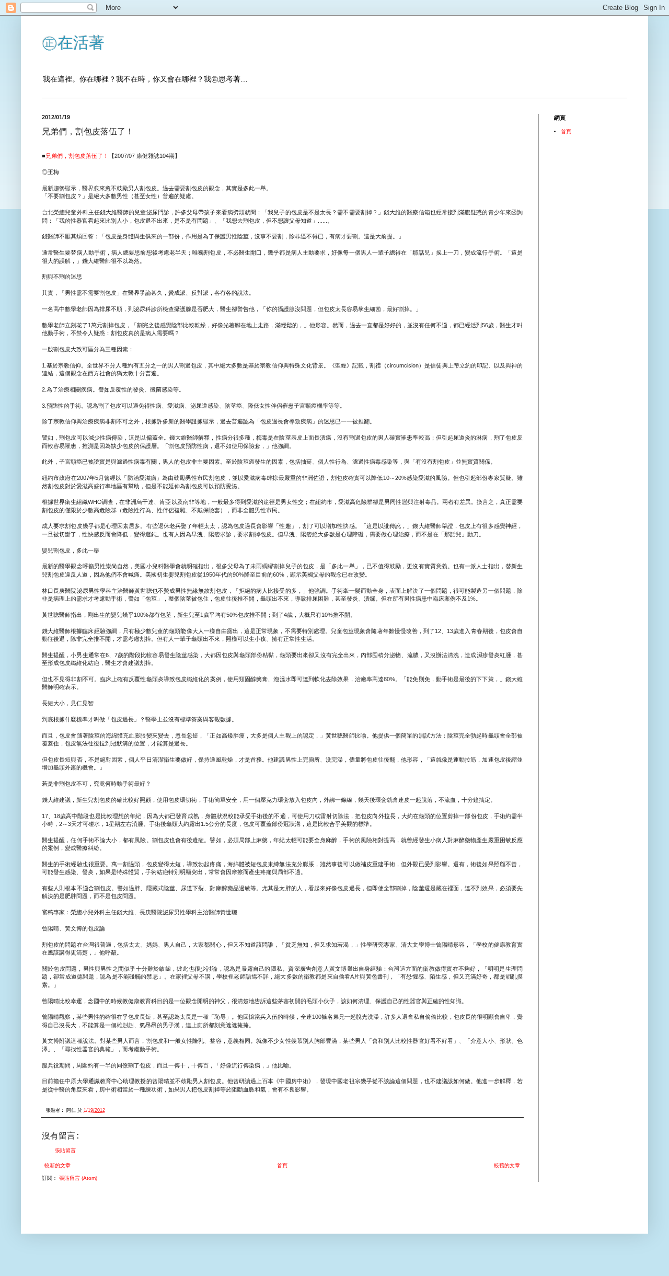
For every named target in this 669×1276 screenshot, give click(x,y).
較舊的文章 (507, 1165)
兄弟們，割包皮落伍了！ (77, 156)
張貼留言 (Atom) (78, 1178)
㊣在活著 (73, 42)
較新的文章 (57, 1165)
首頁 (282, 1165)
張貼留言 (65, 1150)
